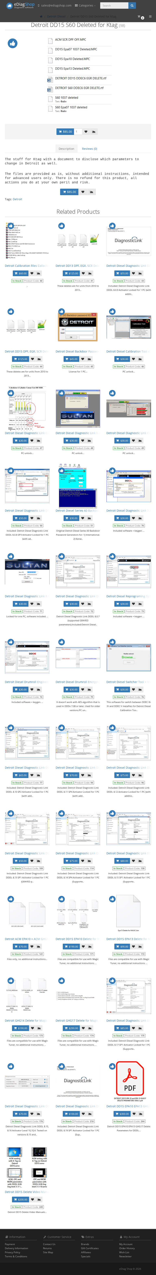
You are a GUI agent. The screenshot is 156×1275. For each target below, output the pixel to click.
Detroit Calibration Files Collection (28, 266)
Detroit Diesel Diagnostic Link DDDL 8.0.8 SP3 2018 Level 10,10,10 (49, 510)
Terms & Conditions (16, 1256)
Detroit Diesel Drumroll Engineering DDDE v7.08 (37, 682)
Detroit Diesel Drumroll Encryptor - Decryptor (86, 682)
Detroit (17, 199)
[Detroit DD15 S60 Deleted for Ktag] (78, 75)
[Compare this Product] (94, 131)
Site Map (48, 1252)
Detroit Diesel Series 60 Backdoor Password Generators (93, 510)
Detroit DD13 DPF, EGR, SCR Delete (79, 266)
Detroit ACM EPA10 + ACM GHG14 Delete (32, 939)
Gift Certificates (90, 1248)
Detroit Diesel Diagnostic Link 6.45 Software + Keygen (92, 433)
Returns (47, 1248)
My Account (125, 1244)
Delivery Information (16, 1248)
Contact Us (49, 1244)
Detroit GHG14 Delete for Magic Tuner (30, 1020)
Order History (127, 1248)
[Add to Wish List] (86, 131)
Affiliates (86, 1252)
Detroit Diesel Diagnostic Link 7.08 (129, 510)
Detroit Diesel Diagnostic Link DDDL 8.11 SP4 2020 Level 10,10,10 (99, 767)
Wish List (124, 1252)
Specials (85, 1256)
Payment (10, 1244)
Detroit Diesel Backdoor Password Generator (86, 351)
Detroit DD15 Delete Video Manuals (29, 1192)
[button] (140, 16)
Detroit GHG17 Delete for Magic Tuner (81, 1020)
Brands (85, 1244)
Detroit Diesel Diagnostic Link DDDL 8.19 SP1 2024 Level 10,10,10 (99, 1106)
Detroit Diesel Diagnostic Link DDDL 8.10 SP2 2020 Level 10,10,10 (48, 767)
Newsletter (125, 1256)
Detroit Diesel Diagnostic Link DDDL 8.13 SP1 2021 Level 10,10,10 (48, 853)
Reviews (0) (89, 149)
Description (66, 149)
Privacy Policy (12, 1252)
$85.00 (67, 132)
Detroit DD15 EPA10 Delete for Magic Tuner (85, 939)
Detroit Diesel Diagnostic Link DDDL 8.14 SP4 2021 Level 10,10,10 (99, 853)
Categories (86, 5)
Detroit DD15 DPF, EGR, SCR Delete (28, 351)
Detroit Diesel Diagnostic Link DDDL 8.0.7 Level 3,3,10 (91, 596)
